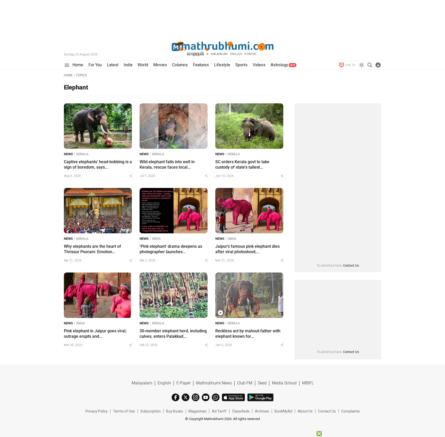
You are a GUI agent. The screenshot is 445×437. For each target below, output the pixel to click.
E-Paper (183, 383)
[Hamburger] (67, 65)
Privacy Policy (96, 411)
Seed (262, 383)
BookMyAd (283, 411)
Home (68, 75)
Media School (284, 383)
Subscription (150, 411)
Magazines (198, 411)
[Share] (130, 175)
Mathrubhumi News (214, 383)
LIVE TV (350, 65)
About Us (305, 411)
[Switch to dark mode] (361, 65)
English (164, 383)
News (68, 154)
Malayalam (219, 54)
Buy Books (174, 411)
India (156, 239)
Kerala (82, 154)
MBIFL (308, 383)
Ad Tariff (219, 411)
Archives (262, 411)
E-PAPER (250, 54)
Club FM (244, 383)
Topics (81, 75)
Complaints (350, 411)
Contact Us (351, 265)
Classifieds (241, 411)
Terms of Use (124, 411)
